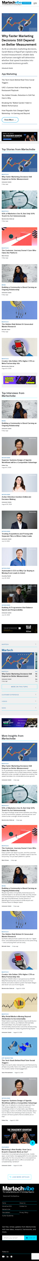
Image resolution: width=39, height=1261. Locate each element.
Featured (5, 1147)
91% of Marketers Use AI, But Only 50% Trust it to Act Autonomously (18, 215)
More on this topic (19, 687)
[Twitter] (4, 1256)
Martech (5, 174)
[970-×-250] (19, 136)
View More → (10, 120)
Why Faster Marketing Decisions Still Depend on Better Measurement (19, 40)
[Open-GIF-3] (19, 628)
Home (4, 1203)
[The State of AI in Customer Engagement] (19, 380)
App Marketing (7, 1058)
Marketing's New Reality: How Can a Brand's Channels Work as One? (16, 1150)
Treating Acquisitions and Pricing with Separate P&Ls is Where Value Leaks (17, 535)
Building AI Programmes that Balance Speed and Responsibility (17, 608)
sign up (32, 1238)
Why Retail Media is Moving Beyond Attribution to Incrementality (16, 1017)
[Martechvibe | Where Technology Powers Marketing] (11, 3)
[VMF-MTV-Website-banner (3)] (19, 722)
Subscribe (26, 3)
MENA (4, 285)
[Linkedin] (9, 1256)
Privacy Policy (24, 1212)
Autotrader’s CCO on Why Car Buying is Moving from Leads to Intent (18, 572)
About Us (22, 1203)
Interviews (6, 457)
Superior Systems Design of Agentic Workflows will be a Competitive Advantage (19, 461)
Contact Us (23, 1206)
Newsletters (6, 1212)
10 (34, 654)
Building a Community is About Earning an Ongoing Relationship (19, 288)
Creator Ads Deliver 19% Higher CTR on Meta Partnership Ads (18, 362)
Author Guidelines (7, 1216)
